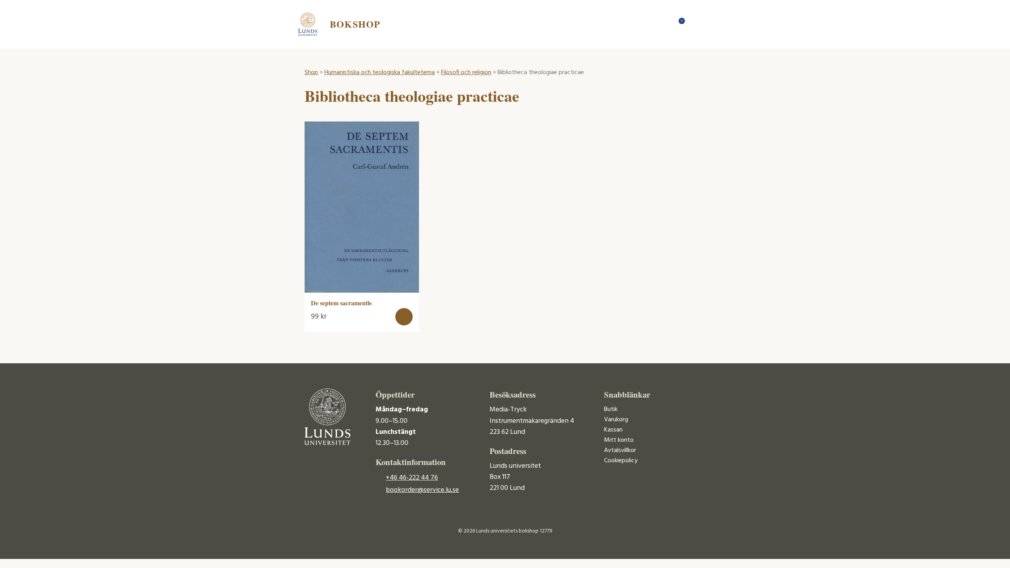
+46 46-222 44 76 (412, 478)
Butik (610, 409)
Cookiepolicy (621, 461)
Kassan (613, 430)
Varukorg (616, 420)
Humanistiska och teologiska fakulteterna (379, 72)
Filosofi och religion (466, 72)
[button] (404, 316)
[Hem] (663, 24)
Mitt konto (619, 440)
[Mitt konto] (694, 24)
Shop (311, 72)
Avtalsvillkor (620, 450)
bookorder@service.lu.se (422, 490)
